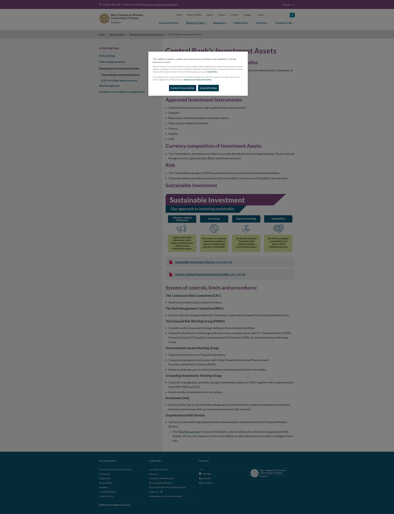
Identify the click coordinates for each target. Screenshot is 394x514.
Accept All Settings (208, 88)
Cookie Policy (212, 72)
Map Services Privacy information (197, 80)
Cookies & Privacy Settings (183, 88)
